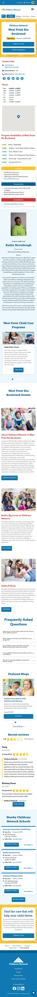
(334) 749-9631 (17, 862)
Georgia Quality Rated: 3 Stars (14, 204)
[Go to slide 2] (14, 379)
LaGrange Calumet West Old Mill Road (16, 829)
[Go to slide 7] (24, 379)
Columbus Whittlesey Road (13, 876)
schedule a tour (18, 935)
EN (33, 2)
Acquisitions (18, 968)
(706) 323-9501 (17, 885)
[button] (18, 16)
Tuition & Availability (18, 50)
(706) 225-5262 (20, 74)
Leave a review (18, 804)
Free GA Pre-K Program (11, 178)
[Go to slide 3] (16, 379)
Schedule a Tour (18, 44)
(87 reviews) (28, 739)
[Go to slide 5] (20, 379)
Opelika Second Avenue (11, 853)
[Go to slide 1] (12, 379)
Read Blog (18, 716)
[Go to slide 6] (22, 379)
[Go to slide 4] (18, 379)
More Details (27, 845)
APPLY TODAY (7, 548)
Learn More (18, 369)
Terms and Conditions (19, 979)
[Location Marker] (18, 116)
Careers (28, 2)
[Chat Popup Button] (33, 993)
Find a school (19, 899)
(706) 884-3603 (17, 839)
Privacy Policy (18, 975)
